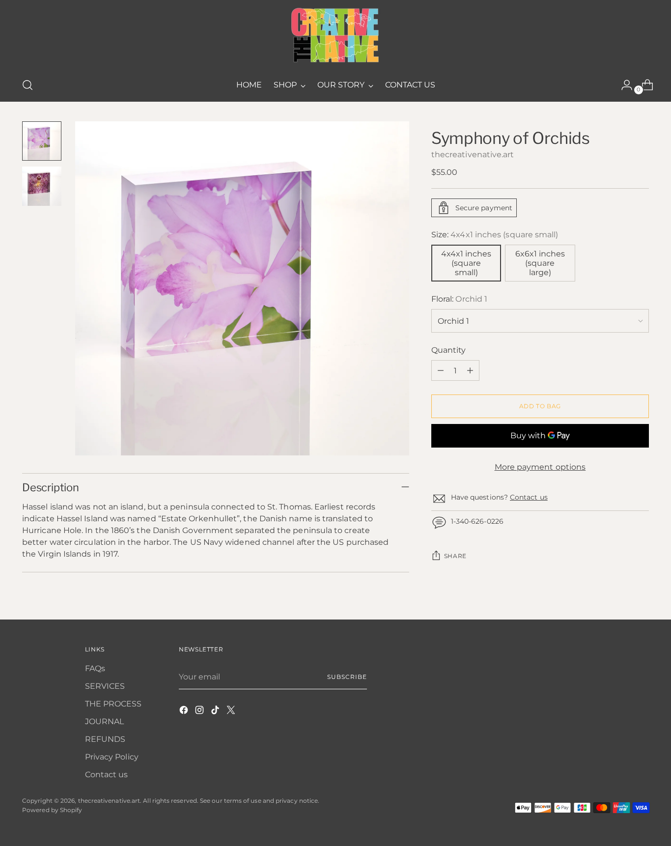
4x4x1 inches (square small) (466, 263)
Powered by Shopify (52, 810)
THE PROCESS (113, 703)
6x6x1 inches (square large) (540, 263)
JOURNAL (104, 721)
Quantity (448, 350)
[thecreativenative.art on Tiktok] (216, 711)
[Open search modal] (27, 85)
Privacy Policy (112, 756)
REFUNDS (105, 739)
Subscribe (346, 676)
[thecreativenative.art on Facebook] (185, 711)
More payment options (540, 467)
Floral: (459, 299)
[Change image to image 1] (41, 141)
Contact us (529, 497)
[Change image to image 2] (41, 186)
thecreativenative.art (472, 154)
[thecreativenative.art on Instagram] (200, 711)
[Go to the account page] (623, 85)
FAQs (95, 668)
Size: (495, 234)
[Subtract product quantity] (440, 370)
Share (455, 556)
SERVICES (105, 686)
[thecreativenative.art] (335, 35)
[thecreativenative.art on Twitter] (232, 711)
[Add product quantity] (470, 370)
